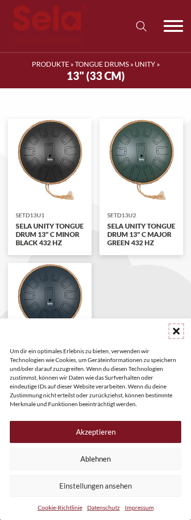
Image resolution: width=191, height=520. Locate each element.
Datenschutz (103, 507)
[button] (176, 331)
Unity (145, 64)
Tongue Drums (102, 64)
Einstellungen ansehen (95, 485)
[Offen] (173, 26)
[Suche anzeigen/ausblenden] (141, 26)
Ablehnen (95, 458)
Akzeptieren (96, 431)
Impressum (139, 507)
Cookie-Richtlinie (60, 507)
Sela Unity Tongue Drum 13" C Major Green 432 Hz (141, 234)
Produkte (50, 64)
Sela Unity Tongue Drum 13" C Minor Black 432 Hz (50, 234)
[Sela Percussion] (47, 41)
